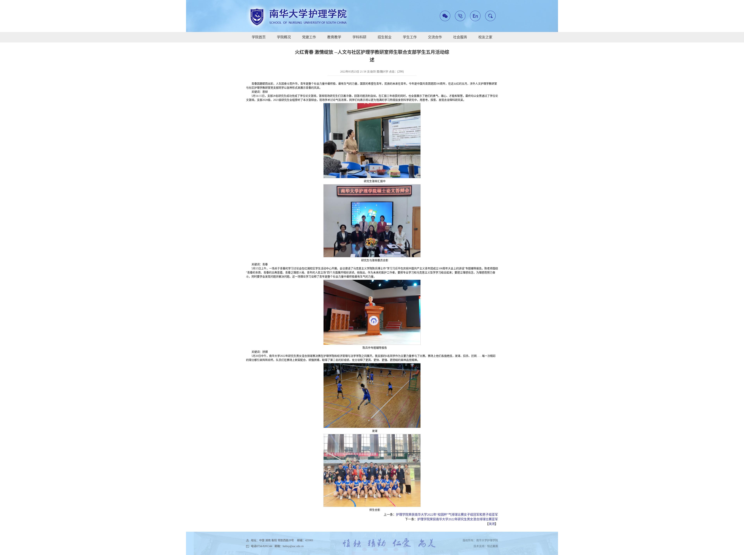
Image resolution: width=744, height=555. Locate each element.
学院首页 (259, 37)
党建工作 (309, 37)
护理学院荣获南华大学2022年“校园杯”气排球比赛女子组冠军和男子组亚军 (447, 514)
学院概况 (284, 37)
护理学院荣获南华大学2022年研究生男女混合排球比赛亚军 (457, 519)
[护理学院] (298, 16)
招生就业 (385, 37)
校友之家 (485, 37)
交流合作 (435, 37)
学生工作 (410, 37)
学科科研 (359, 37)
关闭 (492, 524)
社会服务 (460, 37)
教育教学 (334, 37)
